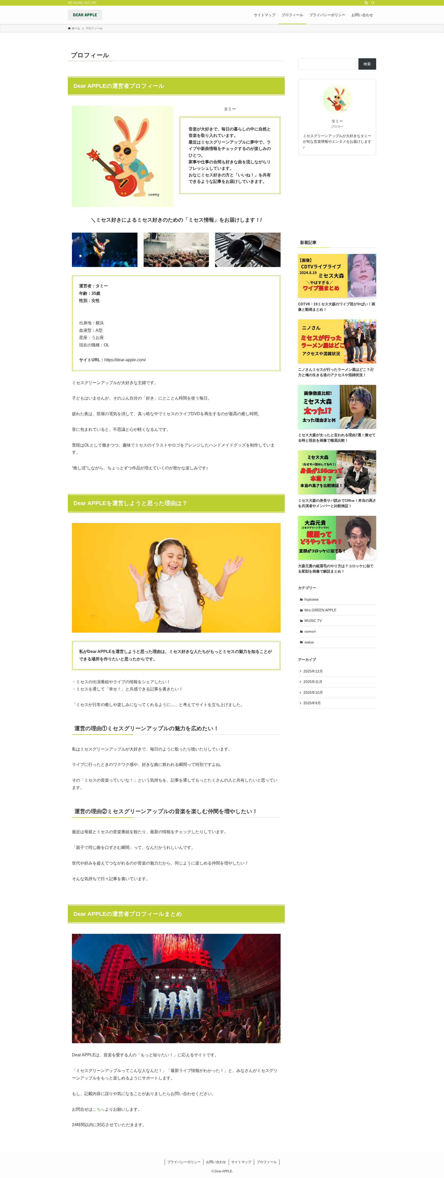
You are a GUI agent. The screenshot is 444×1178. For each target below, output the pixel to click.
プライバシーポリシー (184, 1162)
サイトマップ (241, 1162)
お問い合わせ (216, 1162)
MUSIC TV (313, 621)
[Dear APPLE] (85, 15)
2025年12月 (313, 671)
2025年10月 (313, 692)
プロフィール (267, 1162)
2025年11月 (312, 682)
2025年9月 (312, 703)
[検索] (372, 3)
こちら (98, 1109)
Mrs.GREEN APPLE (320, 610)
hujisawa (311, 599)
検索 (367, 64)
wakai (309, 642)
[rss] (366, 3)
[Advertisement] (337, 196)
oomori (310, 631)
